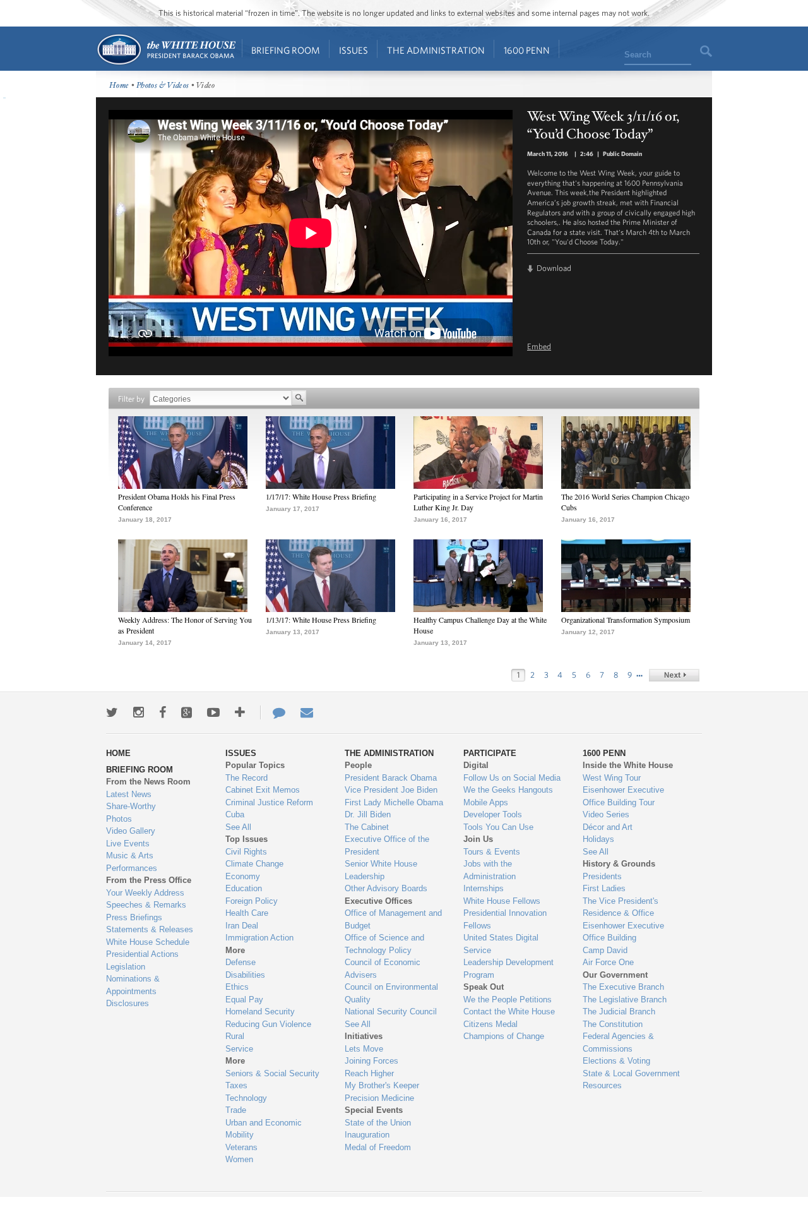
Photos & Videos (162, 85)
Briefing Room (285, 50)
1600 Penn (527, 50)
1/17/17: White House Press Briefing (321, 496)
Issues (353, 50)
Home (165, 49)
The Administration (436, 50)
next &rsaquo (674, 675)
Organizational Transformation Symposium (625, 620)
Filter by (131, 399)
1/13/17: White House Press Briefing (321, 620)
